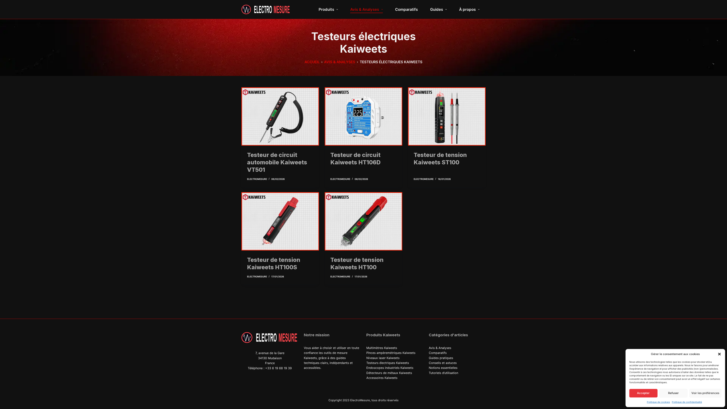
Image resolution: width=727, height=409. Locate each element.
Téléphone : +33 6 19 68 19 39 (270, 368)
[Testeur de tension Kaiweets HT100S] (280, 221)
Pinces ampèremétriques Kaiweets (390, 353)
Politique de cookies (658, 402)
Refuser (673, 393)
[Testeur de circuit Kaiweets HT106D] (363, 116)
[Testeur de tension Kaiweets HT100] (363, 221)
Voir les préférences (705, 393)
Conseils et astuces (443, 363)
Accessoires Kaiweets (381, 378)
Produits (326, 9)
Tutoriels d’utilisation (443, 373)
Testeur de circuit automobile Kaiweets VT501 (277, 162)
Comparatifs (406, 9)
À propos (467, 9)
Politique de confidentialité (687, 402)
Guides (436, 9)
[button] (719, 354)
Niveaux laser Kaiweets (382, 358)
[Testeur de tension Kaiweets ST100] (447, 116)
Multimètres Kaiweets (381, 348)
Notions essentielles (443, 368)
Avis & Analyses (364, 9)
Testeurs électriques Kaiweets (387, 363)
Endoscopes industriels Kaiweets (389, 368)
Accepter (643, 393)
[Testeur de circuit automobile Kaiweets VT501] (280, 116)
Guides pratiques (441, 358)
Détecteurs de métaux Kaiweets (389, 373)
